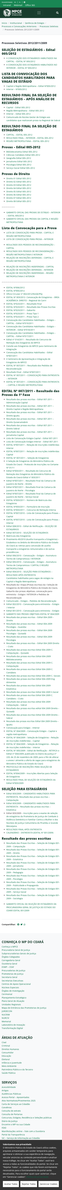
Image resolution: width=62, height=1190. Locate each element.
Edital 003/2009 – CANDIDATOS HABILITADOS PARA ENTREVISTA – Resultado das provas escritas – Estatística (30, 806)
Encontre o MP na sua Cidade (16, 1124)
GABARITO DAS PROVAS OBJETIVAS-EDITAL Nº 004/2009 (32, 614)
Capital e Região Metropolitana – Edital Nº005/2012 (31, 86)
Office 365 (30, 5)
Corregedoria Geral (11, 960)
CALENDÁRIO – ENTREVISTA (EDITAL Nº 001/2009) (29, 832)
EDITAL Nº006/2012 (15, 287)
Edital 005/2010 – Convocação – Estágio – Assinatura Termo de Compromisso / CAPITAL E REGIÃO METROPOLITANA (31, 565)
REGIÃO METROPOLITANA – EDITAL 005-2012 (27, 141)
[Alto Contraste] (24, 2)
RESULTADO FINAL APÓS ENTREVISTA (24, 829)
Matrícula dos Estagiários (18, 536)
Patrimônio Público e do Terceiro (17, 1069)
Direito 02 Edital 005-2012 (18, 181)
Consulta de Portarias (12, 1114)
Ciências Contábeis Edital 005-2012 (23, 155)
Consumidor (8, 1052)
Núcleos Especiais (10, 987)
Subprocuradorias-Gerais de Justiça (19, 953)
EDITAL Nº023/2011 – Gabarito (20, 310)
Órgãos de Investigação (13, 990)
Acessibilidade (9, 1087)
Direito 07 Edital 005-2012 (18, 198)
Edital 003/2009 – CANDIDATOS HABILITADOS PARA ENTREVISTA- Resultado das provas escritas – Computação (30, 796)
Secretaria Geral (9, 977)
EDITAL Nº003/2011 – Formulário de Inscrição (28, 506)
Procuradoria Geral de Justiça (16, 950)
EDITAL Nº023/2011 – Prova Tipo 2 (22, 316)
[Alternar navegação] (39, 13)
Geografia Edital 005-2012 (18, 158)
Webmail (18, 5)
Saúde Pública (8, 1072)
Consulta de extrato (11, 1110)
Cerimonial (7, 994)
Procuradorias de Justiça (13, 970)
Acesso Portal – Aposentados (15, 1097)
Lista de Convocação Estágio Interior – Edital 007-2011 (32, 441)
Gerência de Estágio (34, 23)
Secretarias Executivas (12, 980)
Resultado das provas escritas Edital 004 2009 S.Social (32, 692)
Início (4, 23)
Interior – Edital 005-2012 (18, 113)
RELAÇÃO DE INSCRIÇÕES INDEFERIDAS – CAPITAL (30, 266)
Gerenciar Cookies (48, 1184)
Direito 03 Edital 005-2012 (18, 185)
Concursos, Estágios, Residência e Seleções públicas (27, 1117)
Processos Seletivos (49, 26)
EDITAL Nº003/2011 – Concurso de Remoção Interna (31, 510)
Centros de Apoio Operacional (16, 984)
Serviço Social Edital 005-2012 (20, 168)
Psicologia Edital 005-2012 (18, 164)
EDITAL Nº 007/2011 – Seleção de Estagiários (27, 458)
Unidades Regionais (11, 1004)
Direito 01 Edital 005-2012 (18, 178)
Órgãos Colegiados (11, 956)
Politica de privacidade (37, 1176)
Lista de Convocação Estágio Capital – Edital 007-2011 (32, 438)
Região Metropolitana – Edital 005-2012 (25, 110)
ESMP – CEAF (8, 967)
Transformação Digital (12, 1028)
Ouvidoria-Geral (9, 963)
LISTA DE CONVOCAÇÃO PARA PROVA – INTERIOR (29, 239)
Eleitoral (6, 1059)
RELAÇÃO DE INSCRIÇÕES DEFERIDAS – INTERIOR (29, 269)
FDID (4, 1127)
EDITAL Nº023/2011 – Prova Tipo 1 (22, 313)
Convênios (7, 1107)
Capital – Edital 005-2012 (18, 107)
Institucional (16, 23)
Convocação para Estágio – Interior (23, 727)
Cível (4, 1042)
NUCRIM (6, 1014)
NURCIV (5, 1018)
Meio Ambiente (9, 1066)
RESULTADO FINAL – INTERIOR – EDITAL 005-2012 (29, 138)
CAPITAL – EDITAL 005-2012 (19, 134)
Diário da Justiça (9, 1121)
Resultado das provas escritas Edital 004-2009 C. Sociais (33, 675)
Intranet (7, 5)
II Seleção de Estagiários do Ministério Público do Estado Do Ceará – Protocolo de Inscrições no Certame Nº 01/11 (32, 464)
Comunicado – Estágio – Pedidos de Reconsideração (31, 601)
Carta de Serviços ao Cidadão (16, 1104)
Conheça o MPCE (10, 946)
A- (20, 2)
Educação (6, 1055)
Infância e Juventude (12, 1062)
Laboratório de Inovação (13, 1024)
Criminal (6, 1045)
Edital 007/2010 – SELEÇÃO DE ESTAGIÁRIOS (27, 532)
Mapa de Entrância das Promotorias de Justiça (24, 1007)
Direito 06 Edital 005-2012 (18, 194)
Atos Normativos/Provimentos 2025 (18, 1100)
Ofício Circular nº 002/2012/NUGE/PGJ (24, 294)
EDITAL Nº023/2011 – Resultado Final (24, 303)
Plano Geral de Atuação (13, 1001)
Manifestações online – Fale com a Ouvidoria (23, 1131)
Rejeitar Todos (29, 1184)
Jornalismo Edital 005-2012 (19, 161)
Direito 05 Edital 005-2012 (18, 191)
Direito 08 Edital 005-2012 (18, 201)
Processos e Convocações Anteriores (19, 26)
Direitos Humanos (10, 1049)
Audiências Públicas (11, 1093)
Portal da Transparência (13, 1134)
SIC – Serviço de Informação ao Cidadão (21, 1138)
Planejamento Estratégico (14, 997)
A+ (15, 2)
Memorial (6, 1021)
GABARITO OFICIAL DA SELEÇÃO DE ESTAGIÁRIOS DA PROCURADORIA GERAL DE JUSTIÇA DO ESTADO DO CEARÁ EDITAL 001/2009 (31, 907)
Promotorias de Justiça (12, 973)
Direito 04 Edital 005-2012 (18, 188)
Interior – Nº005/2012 (16, 89)
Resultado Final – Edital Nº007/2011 (23, 372)
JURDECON (7, 1011)
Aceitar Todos (10, 1184)
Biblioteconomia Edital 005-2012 (21, 151)
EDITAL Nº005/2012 (15, 290)
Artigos (5, 1090)
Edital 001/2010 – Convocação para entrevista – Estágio (32, 610)
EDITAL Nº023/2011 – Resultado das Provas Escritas (31, 307)
